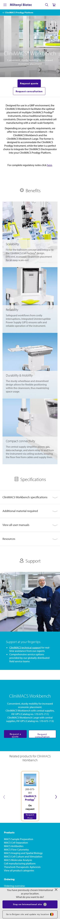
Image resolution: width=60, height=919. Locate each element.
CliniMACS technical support (25, 647)
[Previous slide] (4, 797)
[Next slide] (56, 797)
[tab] (30, 497)
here (49, 165)
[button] (30, 497)
